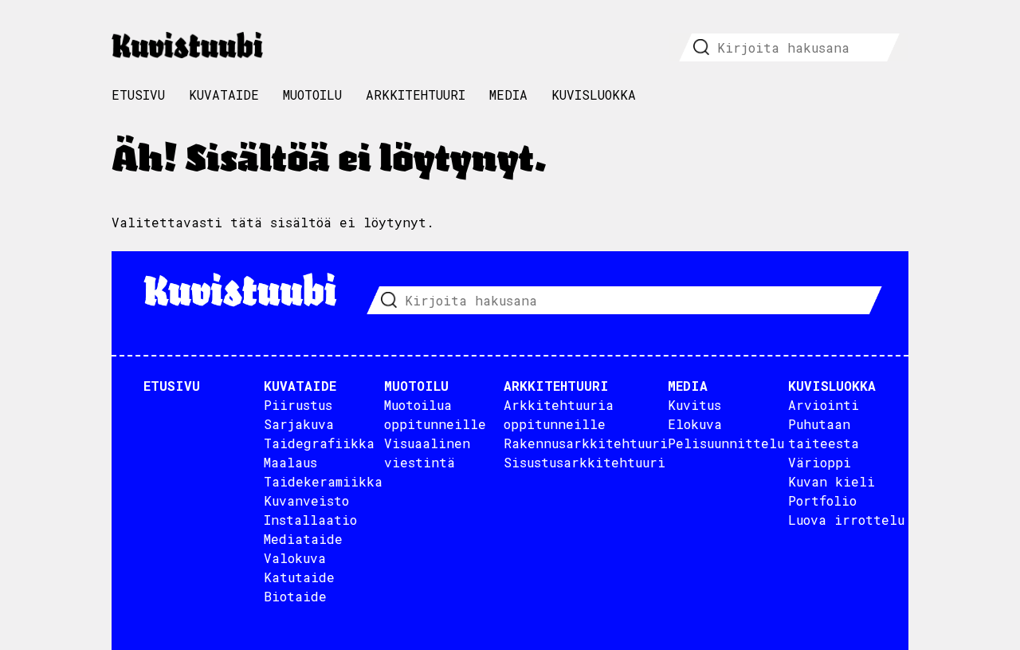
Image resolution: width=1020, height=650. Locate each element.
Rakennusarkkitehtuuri (586, 443)
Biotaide (295, 596)
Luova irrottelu (846, 519)
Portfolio (822, 500)
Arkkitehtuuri (415, 94)
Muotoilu (312, 94)
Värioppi (819, 462)
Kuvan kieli (831, 481)
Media (508, 94)
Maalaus (290, 462)
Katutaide (299, 577)
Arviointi (823, 404)
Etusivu (138, 94)
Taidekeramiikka (323, 481)
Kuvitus (694, 404)
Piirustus (298, 404)
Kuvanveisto (306, 500)
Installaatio (310, 519)
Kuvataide (224, 94)
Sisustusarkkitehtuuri (584, 462)
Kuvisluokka (593, 94)
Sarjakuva (299, 424)
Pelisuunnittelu (726, 443)
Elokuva (695, 424)
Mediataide (303, 538)
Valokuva (295, 558)
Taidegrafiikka (319, 443)
